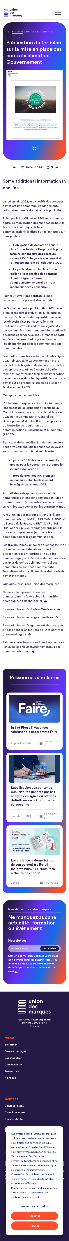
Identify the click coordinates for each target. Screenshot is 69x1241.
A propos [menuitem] (10, 1078)
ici (44, 300)
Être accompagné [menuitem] (15, 1051)
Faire (49, 617)
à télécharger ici (31, 600)
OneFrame (48, 609)
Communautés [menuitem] (13, 1064)
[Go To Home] (7, 32)
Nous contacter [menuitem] (14, 1119)
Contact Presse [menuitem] (14, 1106)
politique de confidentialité (26, 1196)
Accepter (34, 1215)
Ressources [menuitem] (12, 1071)
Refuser (34, 1225)
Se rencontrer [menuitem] (13, 1058)
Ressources (17, 32)
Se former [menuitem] (11, 1045)
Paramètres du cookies (34, 1205)
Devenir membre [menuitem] (15, 1112)
